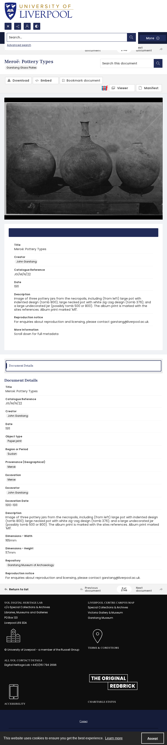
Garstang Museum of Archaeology (31, 565)
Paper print (15, 441)
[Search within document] (158, 63)
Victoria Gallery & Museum (105, 612)
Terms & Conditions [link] (103, 648)
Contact (83, 721)
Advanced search (19, 45)
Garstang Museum (100, 618)
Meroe (11, 479)
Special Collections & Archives (108, 607)
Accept (152, 738)
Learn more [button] (114, 738)
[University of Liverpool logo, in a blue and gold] (39, 11)
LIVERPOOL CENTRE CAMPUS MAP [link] (111, 602)
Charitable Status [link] (102, 702)
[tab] (83, 232)
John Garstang (26, 261)
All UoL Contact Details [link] (23, 660)
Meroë (11, 467)
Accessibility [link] (14, 704)
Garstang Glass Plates (22, 67)
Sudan (12, 454)
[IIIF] (104, 88)
